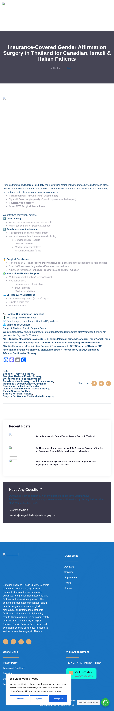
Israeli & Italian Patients (17, 389)
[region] (38, 689)
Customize (19, 698)
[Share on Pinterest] (101, 383)
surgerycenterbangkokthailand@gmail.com (36, 321)
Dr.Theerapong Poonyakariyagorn (22, 379)
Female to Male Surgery (16, 381)
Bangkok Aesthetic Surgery (18, 374)
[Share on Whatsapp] (108, 383)
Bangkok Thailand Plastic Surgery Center (25, 328)
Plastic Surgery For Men (16, 391)
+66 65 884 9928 (28, 317)
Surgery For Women (14, 396)
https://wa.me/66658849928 (23, 503)
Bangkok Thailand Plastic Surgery (22, 376)
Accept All (58, 698)
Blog (69, 68)
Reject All (39, 698)
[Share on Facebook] (94, 383)
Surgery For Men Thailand (17, 394)
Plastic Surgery (40, 389)
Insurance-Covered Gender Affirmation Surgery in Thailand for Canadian (24, 385)
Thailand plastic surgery (40, 396)
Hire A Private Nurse (42, 381)
